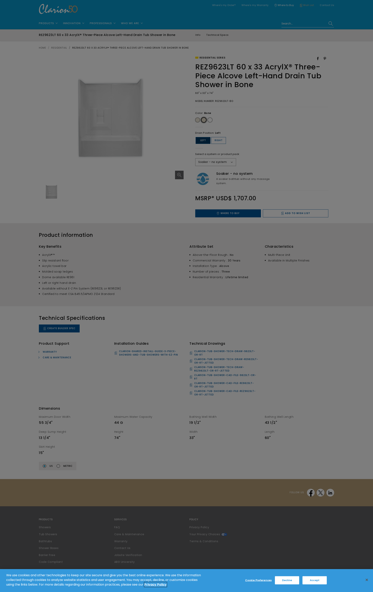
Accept (314, 580)
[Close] (367, 580)
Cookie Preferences (258, 580)
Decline (287, 580)
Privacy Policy (155, 584)
